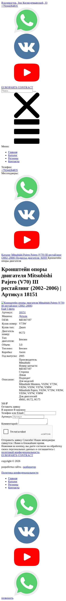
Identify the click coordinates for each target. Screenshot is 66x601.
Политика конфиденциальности (19, 472)
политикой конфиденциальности (20, 452)
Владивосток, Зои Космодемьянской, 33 (24, 2)
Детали (23, 316)
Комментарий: (9, 423)
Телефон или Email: (12, 413)
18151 (22, 312)
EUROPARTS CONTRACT (17, 455)
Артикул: (6, 416)
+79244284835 (9, 5)
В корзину (13, 409)
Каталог (12, 155)
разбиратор (29, 466)
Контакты (13, 161)
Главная (12, 152)
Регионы (13, 158)
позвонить (7, 598)
